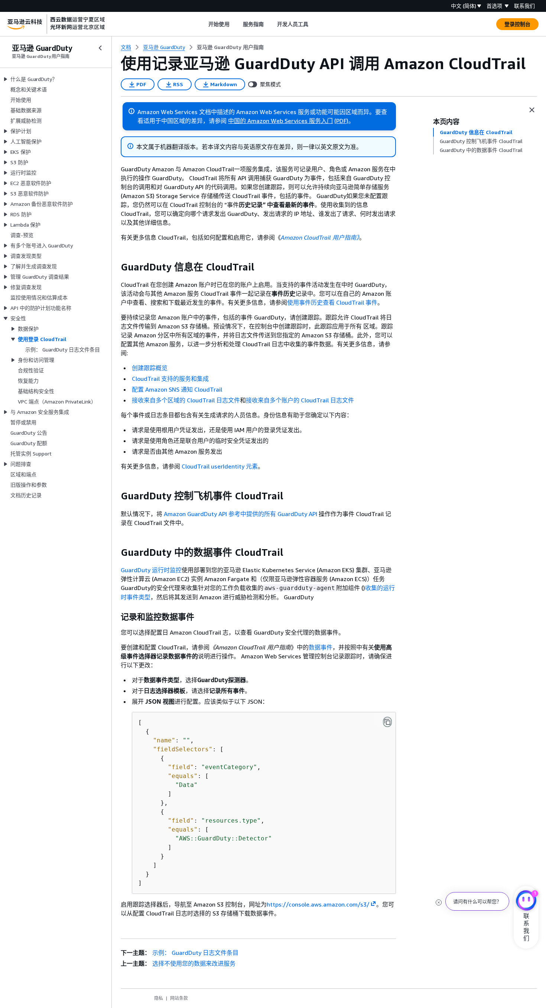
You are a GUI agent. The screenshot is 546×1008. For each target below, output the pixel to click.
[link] (230, 47)
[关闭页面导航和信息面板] (532, 110)
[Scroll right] (314, 24)
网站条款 (179, 998)
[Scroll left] (203, 24)
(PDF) (341, 120)
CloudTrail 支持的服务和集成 (170, 378)
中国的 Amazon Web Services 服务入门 (280, 120)
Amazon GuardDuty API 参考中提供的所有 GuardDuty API (240, 514)
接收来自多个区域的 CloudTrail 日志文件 (186, 400)
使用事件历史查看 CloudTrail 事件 (332, 302)
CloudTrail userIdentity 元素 (220, 466)
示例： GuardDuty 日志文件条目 (195, 952)
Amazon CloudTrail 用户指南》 (320, 237)
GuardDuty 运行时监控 (151, 570)
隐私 (158, 998)
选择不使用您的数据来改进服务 (193, 963)
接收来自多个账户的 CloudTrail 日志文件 (300, 400)
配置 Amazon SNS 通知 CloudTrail (177, 389)
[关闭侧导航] (100, 48)
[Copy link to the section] (114, 267)
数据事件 (320, 647)
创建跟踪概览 (150, 368)
